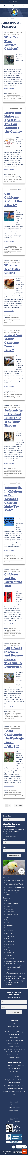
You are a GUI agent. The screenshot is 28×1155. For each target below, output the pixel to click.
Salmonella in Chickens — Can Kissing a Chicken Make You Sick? (13, 499)
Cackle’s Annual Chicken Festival (14, 1040)
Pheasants (9, 933)
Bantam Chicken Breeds (13, 95)
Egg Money (12, 633)
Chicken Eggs (12, 174)
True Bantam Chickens (10, 100)
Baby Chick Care (11, 317)
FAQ (14, 1094)
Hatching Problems (16, 471)
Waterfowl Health (9, 718)
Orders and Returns (14, 1108)
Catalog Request (14, 1046)
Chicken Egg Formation (13, 176)
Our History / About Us (14, 1034)
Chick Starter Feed (14, 319)
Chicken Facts (12, 246)
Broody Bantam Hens (10, 96)
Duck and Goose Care (16, 716)
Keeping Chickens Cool (10, 251)
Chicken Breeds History (13, 630)
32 (16, 805)
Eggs (7, 920)
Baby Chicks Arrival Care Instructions (14, 1065)
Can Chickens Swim (12, 247)
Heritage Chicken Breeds (15, 794)
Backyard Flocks (10, 901)
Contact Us (14, 1023)
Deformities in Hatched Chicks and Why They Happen (13, 418)
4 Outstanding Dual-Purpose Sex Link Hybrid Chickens (14, 967)
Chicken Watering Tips (10, 398)
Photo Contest (10, 936)
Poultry (8, 939)
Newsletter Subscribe (14, 855)
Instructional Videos (14, 1068)
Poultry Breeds (13, 93)
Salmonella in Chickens (10, 561)
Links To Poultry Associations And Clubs (14, 1091)
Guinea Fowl (9, 925)
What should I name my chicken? (14, 1088)
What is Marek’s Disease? (14, 1097)
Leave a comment (15, 34)
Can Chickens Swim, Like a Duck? (15, 887)
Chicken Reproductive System (12, 177)
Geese (7, 922)
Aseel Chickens (11, 792)
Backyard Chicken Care (13, 392)
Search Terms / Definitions (14, 1077)
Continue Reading (9, 88)
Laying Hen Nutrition (9, 181)
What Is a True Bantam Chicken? (15, 880)
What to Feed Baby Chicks (12, 269)
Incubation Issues (9, 473)
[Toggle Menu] (2, 2)
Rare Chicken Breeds (18, 795)
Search (14, 6)
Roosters (8, 947)
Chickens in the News (12, 914)
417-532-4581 (14, 1116)
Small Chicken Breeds (15, 98)
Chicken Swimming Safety (16, 249)
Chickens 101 (14, 1071)
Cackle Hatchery (14, 2)
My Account (14, 1105)
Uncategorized (10, 952)
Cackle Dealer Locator (14, 1026)
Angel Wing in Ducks (12, 713)
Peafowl (8, 928)
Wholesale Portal (14, 1110)
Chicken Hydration (9, 394)
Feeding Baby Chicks (9, 320)
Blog (14, 1074)
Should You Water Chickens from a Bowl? (13, 342)
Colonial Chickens (9, 632)
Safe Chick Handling (17, 560)
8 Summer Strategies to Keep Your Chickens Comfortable (15, 982)
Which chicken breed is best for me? (14, 1085)
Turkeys (8, 950)
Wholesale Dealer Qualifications (14, 1052)
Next (20, 805)
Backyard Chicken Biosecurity (15, 556)
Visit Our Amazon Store (14, 1055)
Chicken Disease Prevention (11, 558)
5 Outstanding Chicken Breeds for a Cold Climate (15, 977)
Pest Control (9, 931)
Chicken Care (12, 315)
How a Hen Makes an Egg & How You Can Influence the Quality (15, 884)
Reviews (14, 1029)
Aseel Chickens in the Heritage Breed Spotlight (14, 738)
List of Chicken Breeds (14, 1083)
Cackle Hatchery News (12, 903)
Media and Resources (14, 1043)
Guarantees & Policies (14, 1057)
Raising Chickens (10, 944)
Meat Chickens (8, 795)
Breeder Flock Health (12, 470)
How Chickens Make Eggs (15, 179)
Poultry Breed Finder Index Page (14, 1080)
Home (4, 19)
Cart (22, 5)
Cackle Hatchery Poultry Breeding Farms (14, 1049)
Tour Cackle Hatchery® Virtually (14, 1032)
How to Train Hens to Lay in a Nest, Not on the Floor (15, 973)
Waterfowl (12, 711)
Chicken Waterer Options (14, 396)
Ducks (7, 917)
